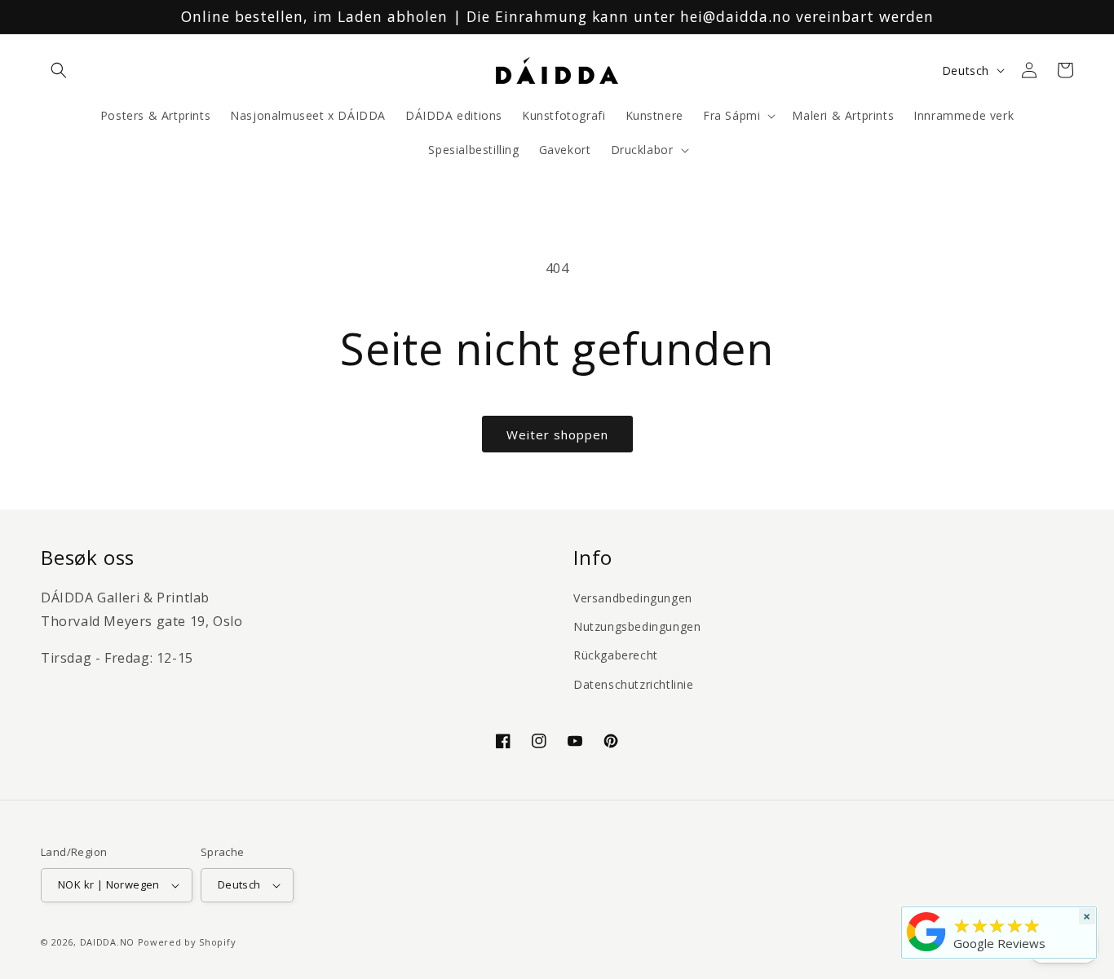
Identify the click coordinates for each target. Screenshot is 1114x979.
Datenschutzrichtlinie (633, 684)
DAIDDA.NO (107, 942)
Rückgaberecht (615, 655)
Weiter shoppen (557, 434)
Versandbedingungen (632, 598)
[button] (59, 70)
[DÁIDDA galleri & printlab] (926, 951)
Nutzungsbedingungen (637, 626)
